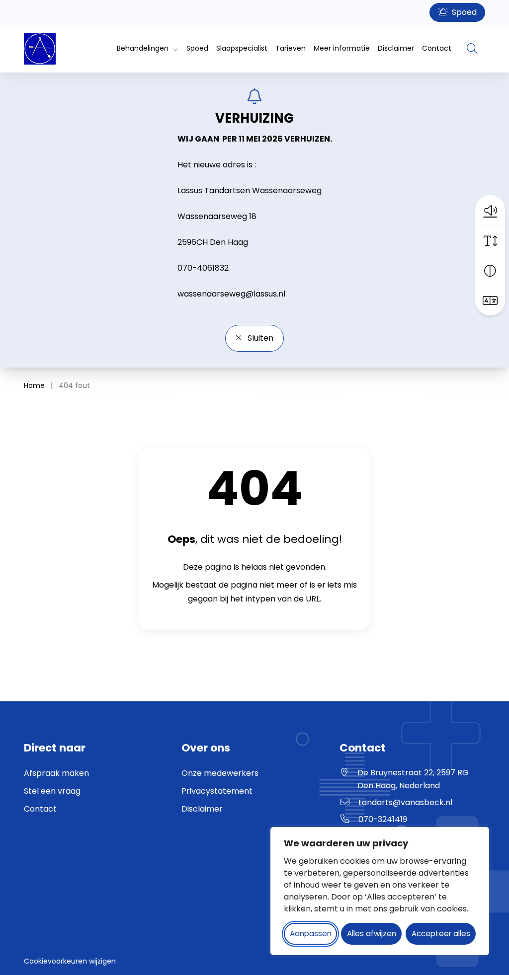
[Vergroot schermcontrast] (490, 271)
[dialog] (379, 891)
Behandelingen (143, 48)
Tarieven (290, 48)
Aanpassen (311, 933)
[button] (490, 210)
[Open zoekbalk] (472, 49)
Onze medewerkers (219, 773)
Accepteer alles (441, 933)
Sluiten (259, 338)
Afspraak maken (56, 773)
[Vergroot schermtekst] (490, 241)
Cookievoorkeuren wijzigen (70, 961)
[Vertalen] (490, 300)
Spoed (463, 12)
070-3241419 (382, 819)
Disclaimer (396, 48)
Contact (436, 48)
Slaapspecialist (241, 48)
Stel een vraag (52, 791)
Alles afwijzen (371, 933)
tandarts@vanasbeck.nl (405, 802)
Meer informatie (342, 48)
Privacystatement (217, 791)
